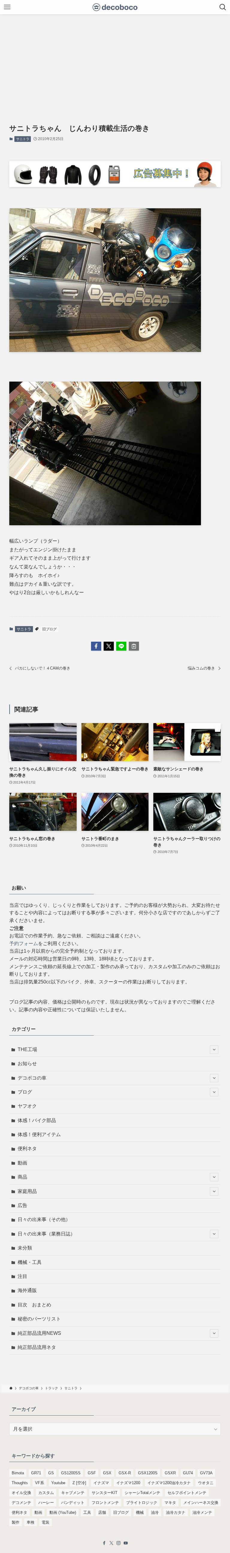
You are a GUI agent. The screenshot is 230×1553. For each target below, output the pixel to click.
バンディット (72, 1502)
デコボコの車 (32, 1077)
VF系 (39, 1483)
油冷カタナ (175, 1512)
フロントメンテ (105, 1502)
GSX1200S (148, 1473)
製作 (15, 1522)
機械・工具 (30, 1262)
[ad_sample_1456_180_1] (115, 185)
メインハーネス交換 (200, 1502)
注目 (22, 1276)
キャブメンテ (72, 1492)
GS (51, 1473)
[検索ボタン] (223, 7)
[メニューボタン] (7, 7)
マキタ (170, 1502)
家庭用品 (27, 1191)
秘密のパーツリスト (39, 1318)
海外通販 (27, 1290)
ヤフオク (27, 1106)
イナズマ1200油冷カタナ (169, 1483)
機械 (140, 1512)
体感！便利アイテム (39, 1134)
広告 (22, 1205)
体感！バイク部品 (37, 1120)
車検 (30, 1522)
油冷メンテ (202, 1512)
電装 (45, 1522)
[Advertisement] (115, 59)
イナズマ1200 (128, 1483)
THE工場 (27, 1049)
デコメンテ (21, 1502)
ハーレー (46, 1502)
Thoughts (20, 1483)
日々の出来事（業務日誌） (46, 1233)
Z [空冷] (79, 1483)
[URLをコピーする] (134, 646)
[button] (96, 646)
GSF (92, 1473)
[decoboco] (115, 7)
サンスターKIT (104, 1492)
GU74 (188, 1473)
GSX (107, 1473)
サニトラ (22, 139)
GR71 (36, 1473)
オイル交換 (21, 1492)
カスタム (46, 1492)
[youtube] (125, 1543)
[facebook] (104, 1543)
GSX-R (125, 1473)
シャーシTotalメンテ (142, 1492)
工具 (87, 1512)
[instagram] (118, 1543)
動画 (22, 1162)
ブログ (25, 1091)
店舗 (102, 1512)
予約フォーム (23, 943)
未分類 (25, 1247)
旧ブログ (49, 629)
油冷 (155, 1512)
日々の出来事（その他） (44, 1219)
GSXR (170, 1473)
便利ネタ (27, 1148)
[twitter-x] (111, 1543)
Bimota (18, 1473)
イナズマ (101, 1483)
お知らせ (27, 1063)
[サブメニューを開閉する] (214, 1049)
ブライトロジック (141, 1502)
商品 (22, 1176)
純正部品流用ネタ (37, 1347)
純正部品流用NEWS (39, 1333)
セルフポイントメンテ (186, 1492)
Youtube (58, 1483)
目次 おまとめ (34, 1304)
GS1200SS (71, 1473)
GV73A (206, 1473)
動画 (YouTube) (62, 1512)
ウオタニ (206, 1483)
